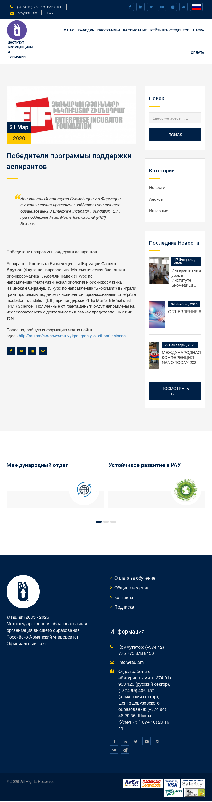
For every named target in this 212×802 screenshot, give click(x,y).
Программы (108, 30)
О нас (69, 30)
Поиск (175, 134)
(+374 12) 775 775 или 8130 (39, 6)
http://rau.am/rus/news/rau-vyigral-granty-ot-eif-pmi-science (72, 335)
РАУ (50, 12)
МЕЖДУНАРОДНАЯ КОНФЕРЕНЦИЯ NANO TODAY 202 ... (181, 357)
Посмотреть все (175, 391)
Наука (198, 30)
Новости (157, 187)
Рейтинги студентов (170, 30)
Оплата (197, 52)
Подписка (124, 607)
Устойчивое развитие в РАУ (144, 465)
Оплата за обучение (134, 578)
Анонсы (156, 199)
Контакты (123, 597)
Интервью (158, 210)
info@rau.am (27, 12)
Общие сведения (131, 587)
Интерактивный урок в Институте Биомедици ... (186, 277)
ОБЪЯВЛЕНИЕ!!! (184, 311)
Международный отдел (38, 465)
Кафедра (86, 30)
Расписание (135, 30)
